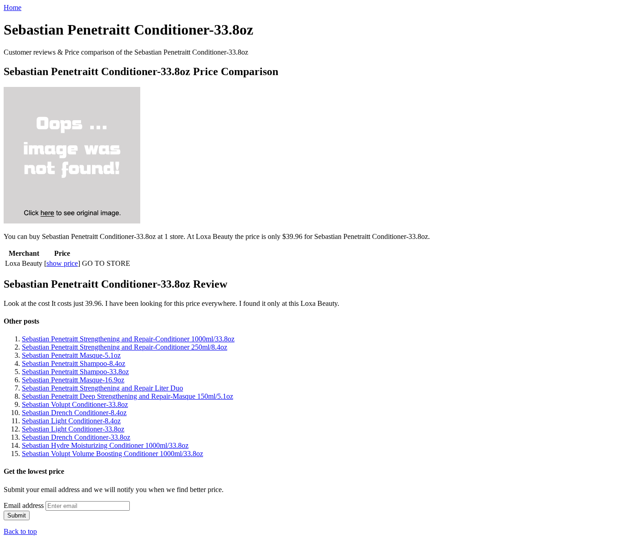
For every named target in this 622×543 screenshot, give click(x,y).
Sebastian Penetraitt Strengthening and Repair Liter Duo (102, 388)
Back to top (20, 531)
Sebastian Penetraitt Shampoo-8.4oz (73, 363)
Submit (16, 515)
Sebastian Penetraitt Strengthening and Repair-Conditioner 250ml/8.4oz (124, 347)
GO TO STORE (106, 263)
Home (12, 7)
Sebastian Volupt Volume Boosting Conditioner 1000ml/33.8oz (112, 453)
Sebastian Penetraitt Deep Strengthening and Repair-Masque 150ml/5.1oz (127, 396)
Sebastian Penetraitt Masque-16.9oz (73, 380)
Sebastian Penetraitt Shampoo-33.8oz (75, 372)
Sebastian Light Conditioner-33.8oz (73, 429)
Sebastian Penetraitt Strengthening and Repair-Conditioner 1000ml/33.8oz (128, 339)
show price (62, 263)
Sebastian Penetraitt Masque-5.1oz (71, 355)
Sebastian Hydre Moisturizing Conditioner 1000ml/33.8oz (105, 445)
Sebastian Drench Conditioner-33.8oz (76, 437)
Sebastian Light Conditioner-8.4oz (71, 421)
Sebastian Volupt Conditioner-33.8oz (75, 404)
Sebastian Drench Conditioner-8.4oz (74, 412)
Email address (24, 505)
